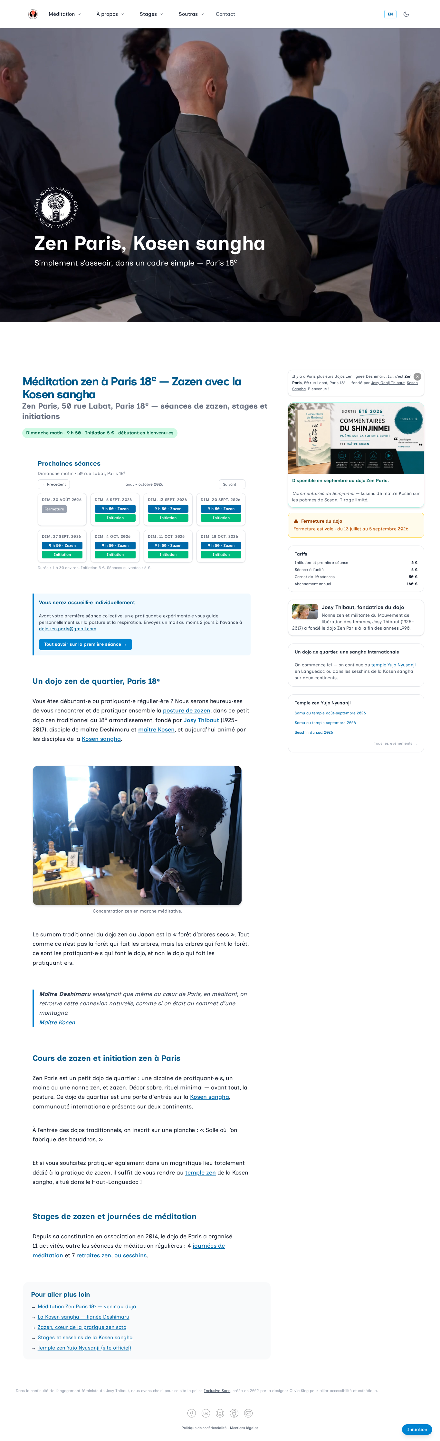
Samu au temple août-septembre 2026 (330, 713)
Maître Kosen (57, 1022)
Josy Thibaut (201, 720)
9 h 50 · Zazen (115, 509)
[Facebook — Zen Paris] (191, 1413)
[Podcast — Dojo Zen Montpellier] (234, 1413)
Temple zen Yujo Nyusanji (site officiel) (84, 1348)
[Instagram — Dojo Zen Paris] (220, 1413)
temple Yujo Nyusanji (393, 665)
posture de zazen (186, 710)
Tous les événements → (395, 743)
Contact (225, 14)
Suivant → (232, 484)
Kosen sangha (101, 738)
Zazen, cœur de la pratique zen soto (82, 1327)
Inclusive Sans (217, 1390)
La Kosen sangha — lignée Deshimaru (83, 1317)
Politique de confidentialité (204, 1428)
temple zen (200, 1172)
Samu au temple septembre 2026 (325, 722)
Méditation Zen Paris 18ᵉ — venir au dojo (87, 1306)
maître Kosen (156, 729)
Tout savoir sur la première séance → (85, 644)
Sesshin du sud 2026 (314, 732)
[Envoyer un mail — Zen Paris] (248, 1413)
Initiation (115, 518)
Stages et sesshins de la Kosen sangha (85, 1337)
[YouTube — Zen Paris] (205, 1413)
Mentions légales (244, 1428)
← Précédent (54, 484)
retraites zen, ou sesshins (111, 1255)
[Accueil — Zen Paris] (33, 14)
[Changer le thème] (406, 14)
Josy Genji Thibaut (388, 383)
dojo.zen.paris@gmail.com (67, 629)
